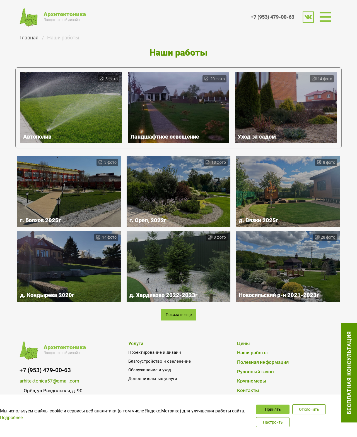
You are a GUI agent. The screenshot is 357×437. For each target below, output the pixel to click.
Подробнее (11, 417)
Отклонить (309, 409)
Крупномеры (251, 381)
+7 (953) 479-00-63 (272, 17)
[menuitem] (327, 17)
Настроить (273, 422)
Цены (243, 343)
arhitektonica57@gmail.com (49, 381)
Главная (29, 38)
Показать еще (179, 314)
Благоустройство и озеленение (159, 361)
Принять (273, 409)
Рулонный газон (255, 371)
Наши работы (252, 352)
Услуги (135, 343)
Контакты (248, 390)
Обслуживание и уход (149, 369)
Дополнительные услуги (152, 378)
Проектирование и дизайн (154, 352)
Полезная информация (263, 362)
